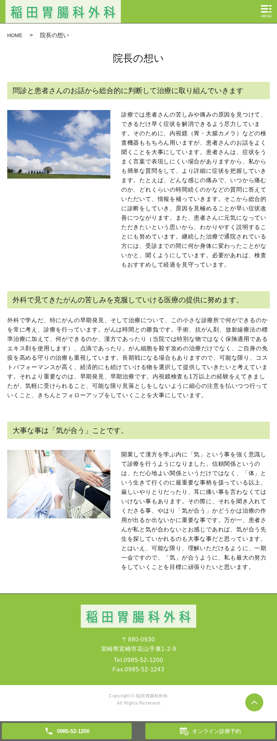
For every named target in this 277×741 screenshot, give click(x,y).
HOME (14, 35)
